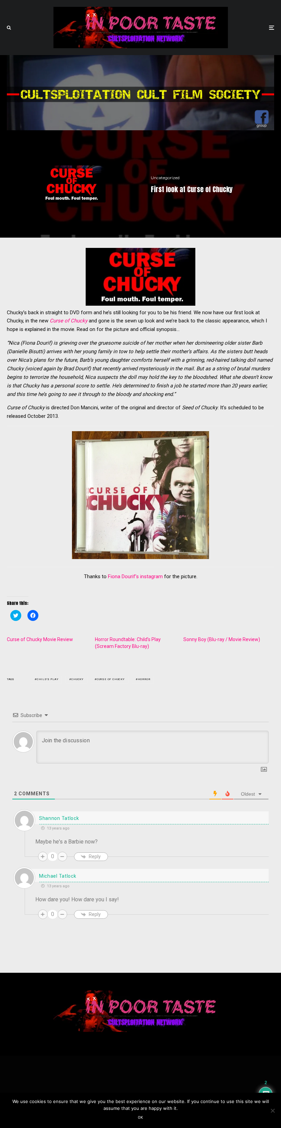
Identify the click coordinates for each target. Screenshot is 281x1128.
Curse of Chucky (68, 321)
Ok (140, 1117)
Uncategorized (165, 177)
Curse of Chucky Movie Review (40, 639)
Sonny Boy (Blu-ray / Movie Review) (221, 639)
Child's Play (48, 679)
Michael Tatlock (57, 876)
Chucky (77, 679)
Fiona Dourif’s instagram (135, 576)
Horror (144, 679)
